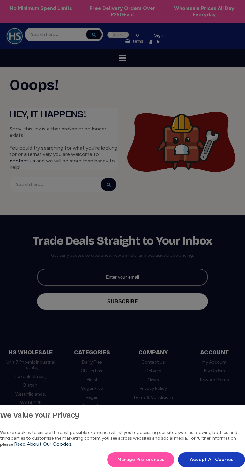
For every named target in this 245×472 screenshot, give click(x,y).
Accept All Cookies (211, 459)
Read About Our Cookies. (43, 444)
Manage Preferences (140, 459)
